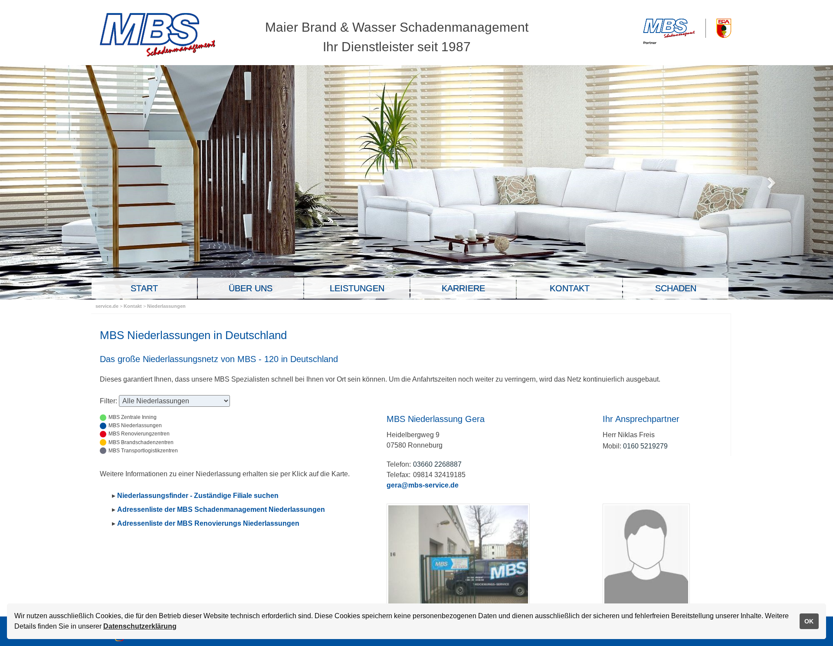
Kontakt (133, 306)
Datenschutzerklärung (140, 626)
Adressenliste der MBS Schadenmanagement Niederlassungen (221, 509)
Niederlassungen (166, 306)
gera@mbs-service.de (423, 485)
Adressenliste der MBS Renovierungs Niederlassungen (208, 523)
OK (808, 621)
